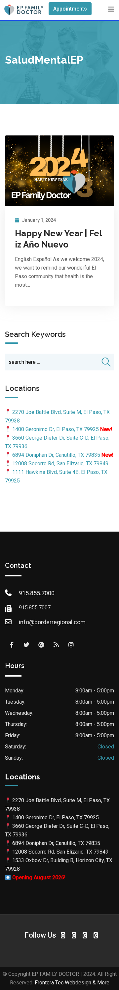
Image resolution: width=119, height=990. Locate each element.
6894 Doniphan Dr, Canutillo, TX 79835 (56, 455)
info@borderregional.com (52, 622)
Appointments (70, 9)
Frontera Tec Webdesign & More (72, 982)
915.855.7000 (37, 593)
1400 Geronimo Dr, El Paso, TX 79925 (55, 429)
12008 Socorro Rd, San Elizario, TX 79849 (60, 463)
